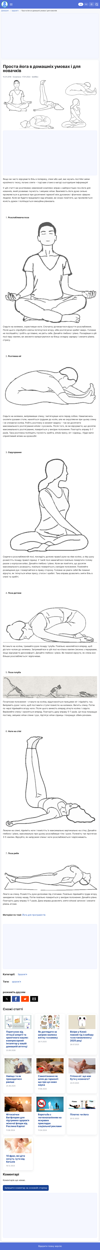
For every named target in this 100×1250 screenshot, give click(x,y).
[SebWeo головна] (4, 4)
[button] (7, 999)
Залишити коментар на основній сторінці (25, 1188)
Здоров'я (15, 11)
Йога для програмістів (33, 915)
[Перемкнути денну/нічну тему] (91, 4)
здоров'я (16, 981)
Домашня (5, 11)
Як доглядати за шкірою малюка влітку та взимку (48, 1034)
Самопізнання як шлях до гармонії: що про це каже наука (48, 1080)
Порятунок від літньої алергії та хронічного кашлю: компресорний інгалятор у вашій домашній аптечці (17, 1039)
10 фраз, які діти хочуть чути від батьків (15, 1158)
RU (86, 4)
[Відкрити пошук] (97, 4)
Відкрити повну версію (50, 1246)
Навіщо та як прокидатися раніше (14, 1079)
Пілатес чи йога (79, 1114)
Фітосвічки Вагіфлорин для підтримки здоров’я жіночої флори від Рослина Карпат (17, 1120)
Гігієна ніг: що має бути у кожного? (80, 1077)
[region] (50, 35)
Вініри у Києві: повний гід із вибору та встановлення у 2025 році (82, 1036)
